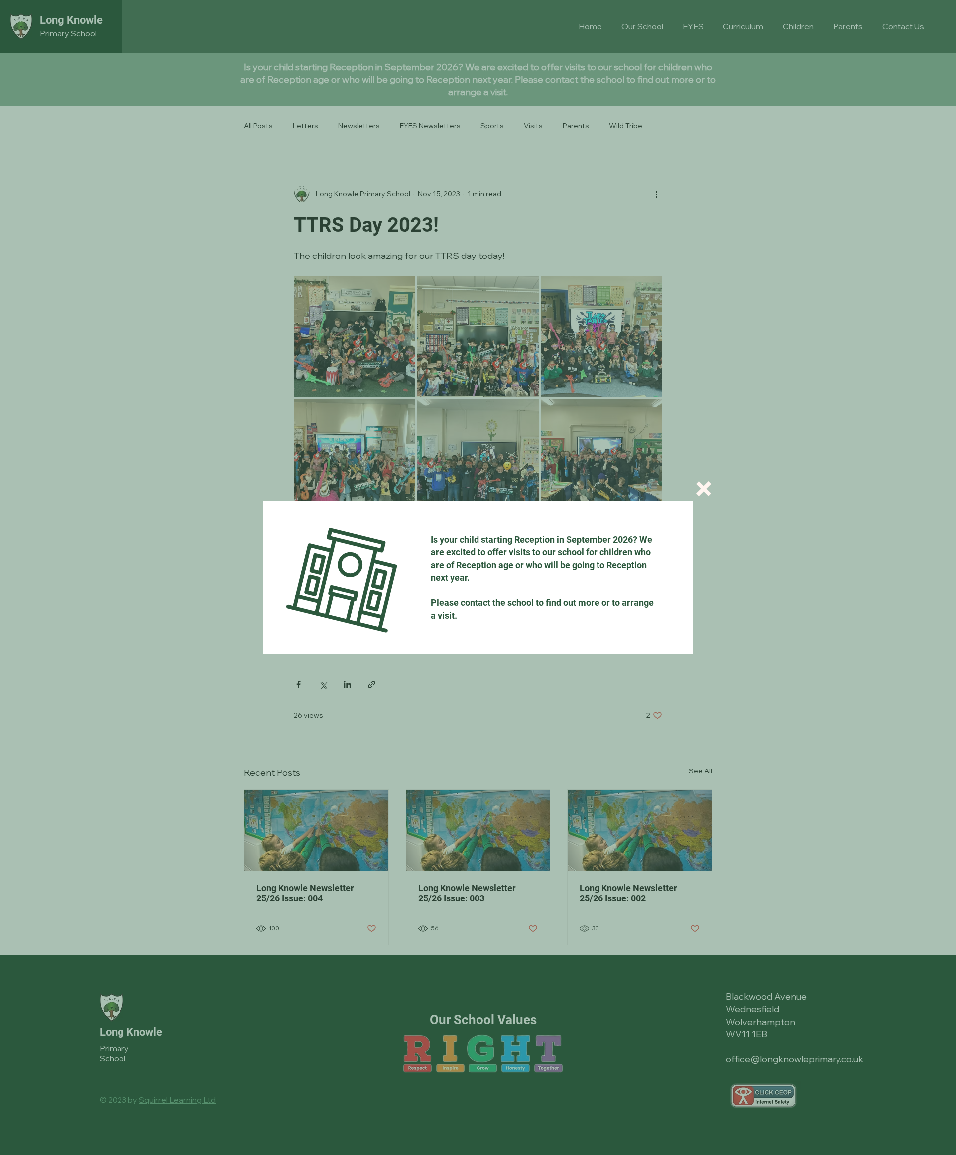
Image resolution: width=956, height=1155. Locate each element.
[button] (703, 488)
